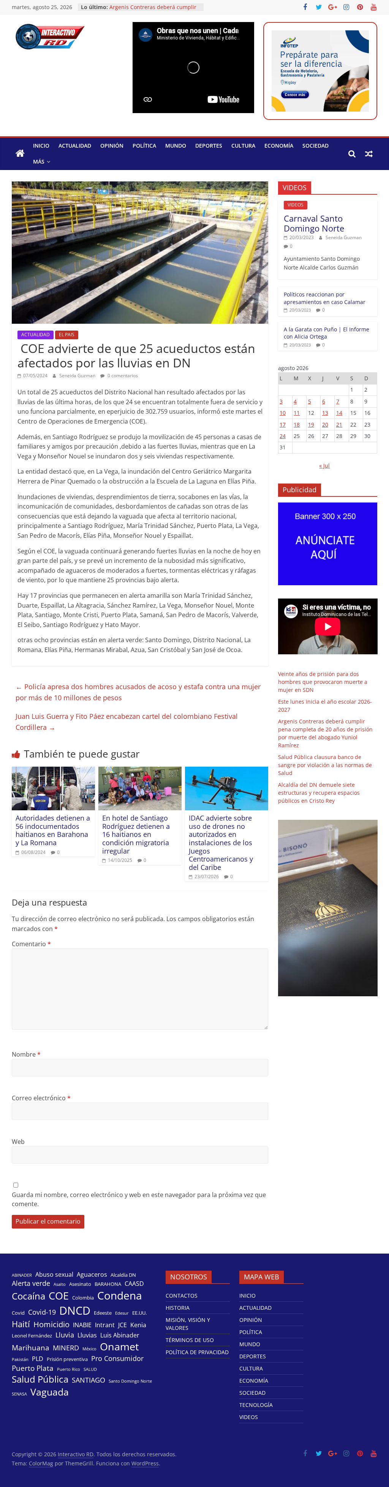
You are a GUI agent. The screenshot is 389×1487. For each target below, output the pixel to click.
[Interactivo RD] (20, 154)
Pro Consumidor (117, 1358)
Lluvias (87, 1335)
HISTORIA (178, 1307)
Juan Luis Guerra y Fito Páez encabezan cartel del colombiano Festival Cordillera (127, 722)
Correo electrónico (41, 1098)
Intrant (105, 1325)
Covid (18, 1312)
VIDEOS (296, 205)
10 (283, 412)
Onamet (119, 1346)
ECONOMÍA (278, 145)
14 (339, 412)
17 (283, 424)
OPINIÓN (111, 145)
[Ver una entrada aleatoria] (369, 154)
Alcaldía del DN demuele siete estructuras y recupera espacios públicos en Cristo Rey (319, 792)
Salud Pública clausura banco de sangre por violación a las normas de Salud (325, 765)
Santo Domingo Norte (130, 1381)
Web (18, 1141)
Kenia (138, 1325)
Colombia (83, 1297)
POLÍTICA (144, 145)
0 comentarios (122, 375)
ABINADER (22, 1275)
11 (297, 412)
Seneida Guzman (77, 375)
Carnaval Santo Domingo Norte (314, 223)
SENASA (19, 1394)
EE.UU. (139, 1312)
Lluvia (64, 1334)
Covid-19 (42, 1312)
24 (283, 435)
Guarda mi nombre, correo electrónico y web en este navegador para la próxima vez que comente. (139, 1199)
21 (339, 424)
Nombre (26, 1054)
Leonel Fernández (32, 1335)
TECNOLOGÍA (256, 1404)
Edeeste (103, 1312)
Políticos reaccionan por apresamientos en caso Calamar (324, 298)
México (89, 1349)
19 (311, 424)
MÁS (38, 161)
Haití (21, 1323)
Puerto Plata (33, 1368)
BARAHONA (108, 1284)
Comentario (31, 944)
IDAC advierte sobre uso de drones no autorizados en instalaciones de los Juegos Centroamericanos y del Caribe (221, 842)
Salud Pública (40, 1379)
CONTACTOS (182, 1295)
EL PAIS (66, 334)
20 (325, 424)
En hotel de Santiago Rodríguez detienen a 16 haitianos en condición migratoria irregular (136, 834)
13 (325, 412)
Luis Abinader (119, 1335)
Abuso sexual (54, 1275)
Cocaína (28, 1296)
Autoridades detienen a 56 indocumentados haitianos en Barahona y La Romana (53, 830)
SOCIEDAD (315, 145)
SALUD (90, 1369)
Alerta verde (31, 1283)
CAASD (134, 1284)
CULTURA (243, 145)
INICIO (41, 145)
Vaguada (49, 1392)
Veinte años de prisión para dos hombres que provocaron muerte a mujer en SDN (322, 681)
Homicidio (51, 1324)
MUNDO (175, 145)
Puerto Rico (68, 1369)
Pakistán (20, 1359)
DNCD (74, 1310)
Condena (119, 1295)
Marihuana (30, 1348)
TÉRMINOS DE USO (190, 1340)
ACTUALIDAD (75, 145)
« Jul (324, 465)
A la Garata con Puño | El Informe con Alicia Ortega (326, 333)
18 (297, 424)
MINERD (66, 1347)
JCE (122, 1325)
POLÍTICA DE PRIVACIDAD (197, 1352)
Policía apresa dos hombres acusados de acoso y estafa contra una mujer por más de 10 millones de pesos (138, 692)
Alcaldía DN (123, 1274)
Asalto (60, 1284)
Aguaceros (92, 1275)
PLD (37, 1359)
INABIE (82, 1325)
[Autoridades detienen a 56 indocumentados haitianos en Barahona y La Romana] (53, 771)
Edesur (122, 1313)
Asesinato (80, 1284)
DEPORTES (208, 145)
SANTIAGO (88, 1380)
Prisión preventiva (67, 1359)
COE (59, 1296)
